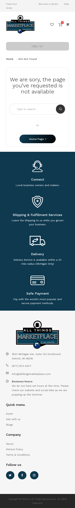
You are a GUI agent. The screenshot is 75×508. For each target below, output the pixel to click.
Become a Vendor (48, 4)
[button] (60, 24)
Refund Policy (14, 449)
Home (9, 58)
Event (9, 413)
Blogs (9, 424)
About (9, 443)
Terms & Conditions (18, 454)
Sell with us (13, 419)
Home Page (36, 139)
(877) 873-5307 (21, 365)
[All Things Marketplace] (20, 24)
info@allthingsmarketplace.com (31, 373)
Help (66, 4)
